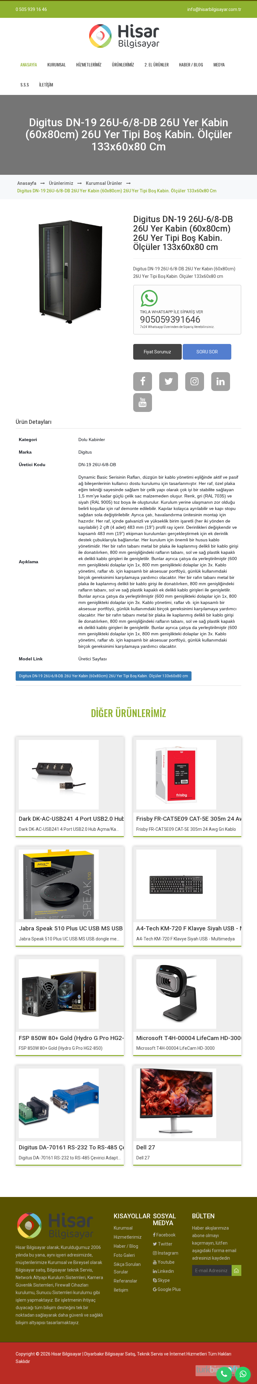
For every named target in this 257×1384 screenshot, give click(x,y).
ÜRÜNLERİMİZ (123, 64)
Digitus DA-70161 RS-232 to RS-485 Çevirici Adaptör (90, 1147)
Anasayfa (26, 183)
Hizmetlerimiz (128, 1237)
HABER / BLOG (191, 64)
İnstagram (167, 1253)
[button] (70, 322)
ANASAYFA (28, 64)
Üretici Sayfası (92, 658)
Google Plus (169, 1289)
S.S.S (24, 84)
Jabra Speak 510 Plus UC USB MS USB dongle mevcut (92, 928)
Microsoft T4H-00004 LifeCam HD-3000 (190, 1038)
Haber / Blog (126, 1246)
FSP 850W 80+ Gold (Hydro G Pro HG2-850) (77, 1038)
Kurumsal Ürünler (104, 183)
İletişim (121, 1290)
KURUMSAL (56, 64)
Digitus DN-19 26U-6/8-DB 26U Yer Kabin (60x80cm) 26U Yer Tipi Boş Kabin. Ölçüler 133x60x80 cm (103, 676)
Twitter (164, 1243)
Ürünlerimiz (61, 183)
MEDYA (219, 64)
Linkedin (165, 1271)
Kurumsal (123, 1228)
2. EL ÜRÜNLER (156, 64)
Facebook (165, 1234)
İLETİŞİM (46, 84)
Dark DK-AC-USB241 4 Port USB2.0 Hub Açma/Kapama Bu (96, 818)
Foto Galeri (124, 1255)
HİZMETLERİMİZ (89, 64)
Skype (163, 1280)
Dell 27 (145, 1147)
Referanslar (125, 1280)
